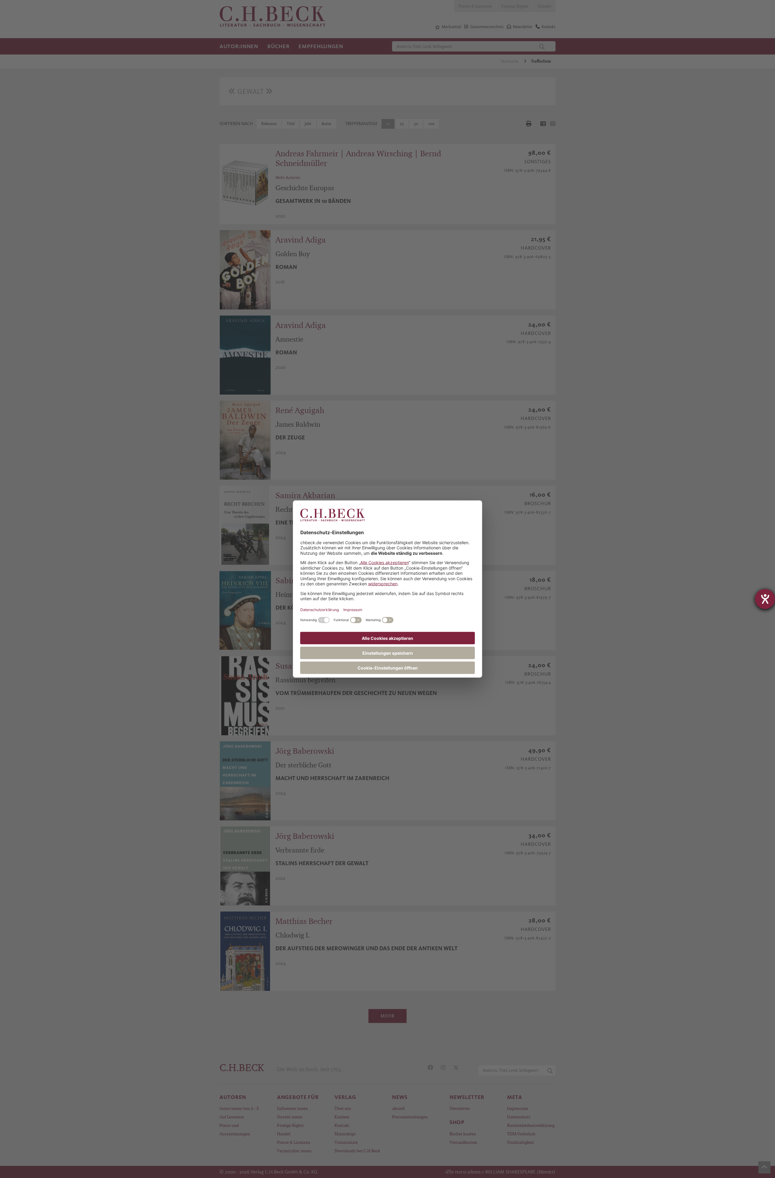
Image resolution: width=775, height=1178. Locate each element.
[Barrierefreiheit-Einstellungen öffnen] (765, 599)
